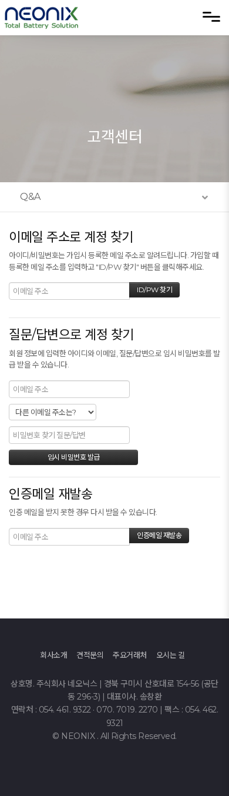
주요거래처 (130, 655)
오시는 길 (170, 655)
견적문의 (89, 655)
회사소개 (53, 655)
